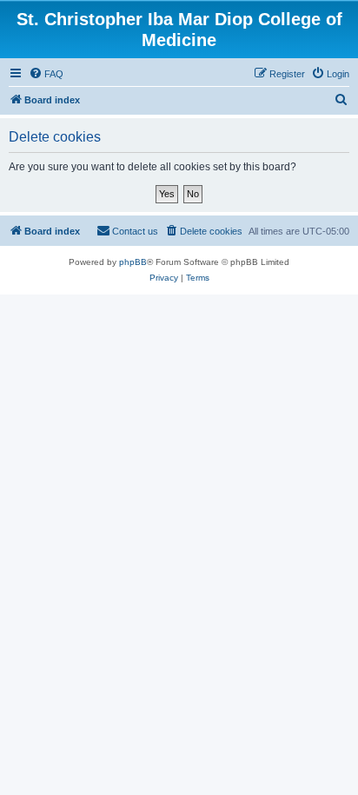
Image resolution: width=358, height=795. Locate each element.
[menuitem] (46, 73)
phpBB (133, 262)
